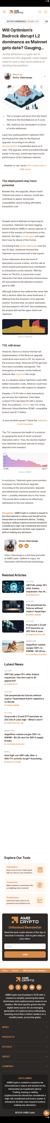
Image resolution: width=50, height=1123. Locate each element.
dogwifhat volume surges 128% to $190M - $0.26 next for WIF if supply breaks (36, 648)
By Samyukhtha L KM (35, 635)
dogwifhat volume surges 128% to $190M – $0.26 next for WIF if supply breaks (23, 737)
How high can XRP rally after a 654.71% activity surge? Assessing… (23, 757)
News (6, 752)
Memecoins (31, 641)
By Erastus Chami (12, 762)
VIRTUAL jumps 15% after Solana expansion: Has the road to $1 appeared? (36, 588)
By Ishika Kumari (33, 615)
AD (46, 1)
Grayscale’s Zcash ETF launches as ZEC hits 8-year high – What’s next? (23, 718)
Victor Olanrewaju (22, 77)
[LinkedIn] (26, 546)
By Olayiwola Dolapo (36, 655)
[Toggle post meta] (45, 76)
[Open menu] (4, 12)
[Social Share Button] (46, 1113)
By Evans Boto (33, 595)
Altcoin (29, 582)
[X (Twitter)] (21, 546)
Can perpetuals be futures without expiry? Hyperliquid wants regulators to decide (36, 608)
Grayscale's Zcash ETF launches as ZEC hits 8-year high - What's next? (36, 628)
